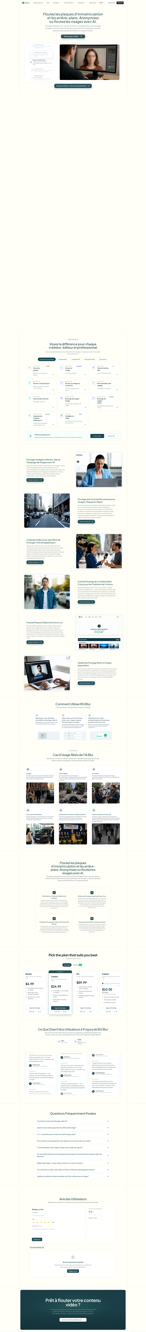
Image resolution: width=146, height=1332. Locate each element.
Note (33, 1219)
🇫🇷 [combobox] (101, 2)
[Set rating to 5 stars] (48, 1222)
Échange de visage (89, 359)
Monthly (77, 965)
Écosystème (102, 359)
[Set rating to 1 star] (33, 1222)
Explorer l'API (111, 436)
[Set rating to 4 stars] (44, 1222)
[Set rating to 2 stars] (37, 1222)
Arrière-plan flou (38, 2)
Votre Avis (37, 1226)
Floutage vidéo (62, 359)
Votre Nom (35, 1212)
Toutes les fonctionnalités (47, 359)
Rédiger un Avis (73, 1271)
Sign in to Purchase (34, 1008)
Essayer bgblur (97, 436)
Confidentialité (75, 359)
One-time (67, 965)
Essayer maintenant (33, 480)
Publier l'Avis (37, 1239)
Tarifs (48, 2)
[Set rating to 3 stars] (41, 1222)
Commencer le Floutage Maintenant (72, 1320)
